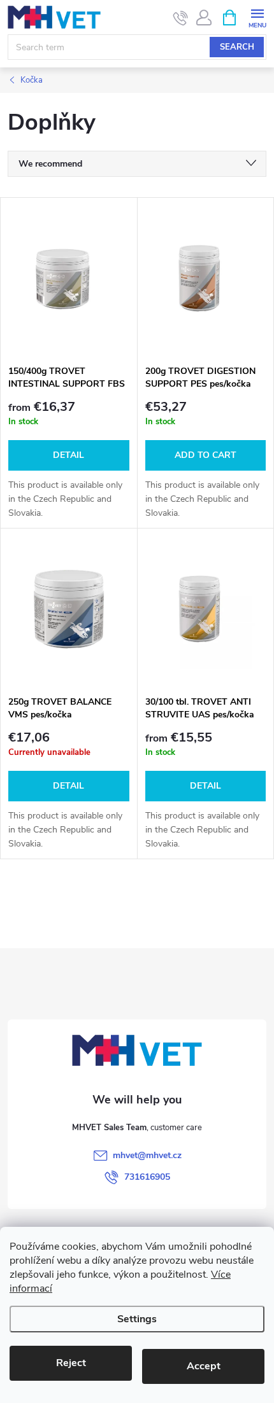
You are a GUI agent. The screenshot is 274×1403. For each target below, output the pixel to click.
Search (237, 47)
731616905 (147, 1177)
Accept (203, 1366)
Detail (68, 455)
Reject (71, 1363)
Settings (137, 1319)
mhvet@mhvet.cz (147, 1155)
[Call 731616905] (181, 18)
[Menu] (257, 17)
